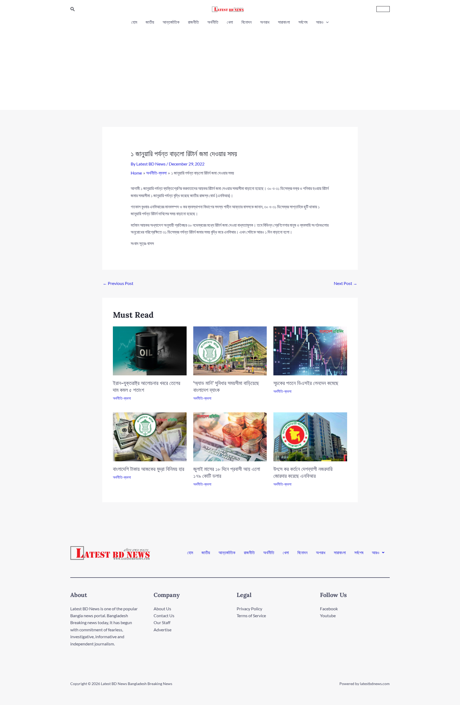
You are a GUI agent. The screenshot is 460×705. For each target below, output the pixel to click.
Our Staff (162, 622)
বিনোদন (246, 21)
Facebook (329, 608)
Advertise (162, 629)
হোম (134, 21)
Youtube (328, 615)
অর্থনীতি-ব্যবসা (122, 398)
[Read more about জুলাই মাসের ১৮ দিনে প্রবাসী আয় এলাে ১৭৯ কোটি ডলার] (230, 436)
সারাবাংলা (284, 21)
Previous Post (118, 283)
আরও (319, 21)
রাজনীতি (193, 21)
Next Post (345, 283)
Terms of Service (251, 615)
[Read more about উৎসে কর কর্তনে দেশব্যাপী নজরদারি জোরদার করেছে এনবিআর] (310, 436)
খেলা (230, 21)
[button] (72, 9)
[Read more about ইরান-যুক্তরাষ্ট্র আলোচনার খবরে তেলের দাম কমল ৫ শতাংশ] (150, 350)
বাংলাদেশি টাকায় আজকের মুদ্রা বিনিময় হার (148, 469)
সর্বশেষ (302, 21)
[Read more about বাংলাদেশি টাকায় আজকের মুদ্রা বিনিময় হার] (150, 436)
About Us (162, 608)
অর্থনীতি (212, 21)
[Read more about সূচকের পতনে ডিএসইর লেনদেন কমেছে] (310, 350)
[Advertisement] (230, 66)
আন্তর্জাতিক (171, 21)
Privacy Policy (249, 608)
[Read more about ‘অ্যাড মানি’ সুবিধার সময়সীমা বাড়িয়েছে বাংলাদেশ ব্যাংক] (230, 350)
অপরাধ (264, 21)
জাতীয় (150, 21)
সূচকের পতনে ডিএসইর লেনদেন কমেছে (305, 383)
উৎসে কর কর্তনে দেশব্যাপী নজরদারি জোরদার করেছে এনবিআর (302, 472)
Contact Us (164, 615)
